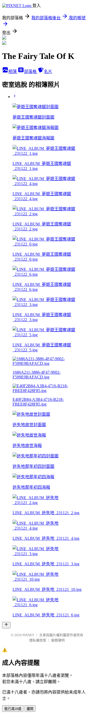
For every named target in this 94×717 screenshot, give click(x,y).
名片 (48, 71)
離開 (30, 709)
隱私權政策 (37, 640)
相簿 (13, 71)
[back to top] (6, 625)
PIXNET (28, 635)
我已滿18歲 (12, 709)
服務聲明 (58, 640)
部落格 (31, 71)
